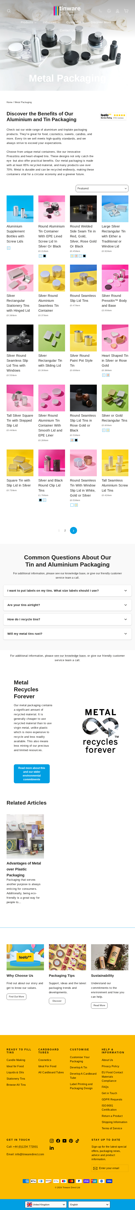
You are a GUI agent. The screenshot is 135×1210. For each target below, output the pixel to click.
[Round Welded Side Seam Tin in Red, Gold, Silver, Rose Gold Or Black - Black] (84, 256)
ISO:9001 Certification (109, 1107)
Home (10, 102)
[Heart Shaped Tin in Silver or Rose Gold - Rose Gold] (108, 375)
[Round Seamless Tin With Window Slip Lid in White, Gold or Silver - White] (72, 505)
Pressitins (14, 156)
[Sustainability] (109, 957)
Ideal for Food (15, 1066)
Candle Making (16, 1060)
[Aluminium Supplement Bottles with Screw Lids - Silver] (8, 248)
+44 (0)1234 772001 (25, 1146)
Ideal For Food (47, 1066)
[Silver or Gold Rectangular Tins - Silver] (103, 430)
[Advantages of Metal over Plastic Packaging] (25, 836)
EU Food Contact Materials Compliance (112, 1076)
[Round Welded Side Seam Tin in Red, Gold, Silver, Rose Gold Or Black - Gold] (72, 256)
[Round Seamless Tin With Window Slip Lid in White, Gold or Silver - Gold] (76, 505)
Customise (74, 22)
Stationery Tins (16, 1078)
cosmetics (56, 134)
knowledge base (75, 573)
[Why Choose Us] (25, 957)
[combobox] (46, 1204)
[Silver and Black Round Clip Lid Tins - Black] (40, 500)
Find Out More (16, 996)
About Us (107, 1060)
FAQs (105, 1087)
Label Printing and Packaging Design (81, 1086)
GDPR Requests (112, 1099)
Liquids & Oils (15, 1072)
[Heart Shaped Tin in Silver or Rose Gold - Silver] (103, 375)
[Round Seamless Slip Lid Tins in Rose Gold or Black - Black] (76, 440)
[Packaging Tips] (67, 957)
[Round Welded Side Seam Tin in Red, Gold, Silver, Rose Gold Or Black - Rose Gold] (76, 256)
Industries (50, 22)
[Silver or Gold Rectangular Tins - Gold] (108, 430)
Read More (99, 1005)
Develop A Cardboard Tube (83, 1075)
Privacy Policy (110, 1066)
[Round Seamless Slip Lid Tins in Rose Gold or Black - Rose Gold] (72, 440)
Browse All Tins (16, 1084)
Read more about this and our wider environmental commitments (31, 774)
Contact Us (67, 30)
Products (27, 22)
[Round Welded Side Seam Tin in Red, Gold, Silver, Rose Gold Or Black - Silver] (80, 256)
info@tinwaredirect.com (29, 1154)
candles (81, 134)
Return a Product (112, 1116)
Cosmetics (44, 1060)
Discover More (101, 22)
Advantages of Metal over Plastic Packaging (24, 869)
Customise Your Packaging (80, 1059)
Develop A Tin (78, 1067)
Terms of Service (112, 1128)
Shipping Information (114, 1122)
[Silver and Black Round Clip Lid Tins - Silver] (44, 500)
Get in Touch (109, 1093)
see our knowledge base (70, 655)
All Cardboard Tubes (51, 1072)
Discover (57, 1001)
